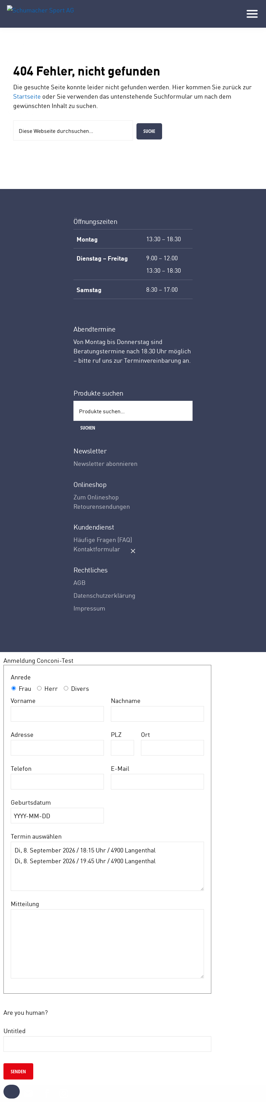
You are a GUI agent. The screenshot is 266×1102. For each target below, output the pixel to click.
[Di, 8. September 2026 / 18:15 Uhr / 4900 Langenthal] (107, 850)
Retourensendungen (101, 506)
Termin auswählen (36, 836)
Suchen (87, 427)
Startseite (27, 96)
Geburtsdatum (31, 802)
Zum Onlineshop (96, 497)
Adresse (22, 734)
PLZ (116, 734)
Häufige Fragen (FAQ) (102, 539)
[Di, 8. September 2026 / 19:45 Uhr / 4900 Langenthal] (107, 861)
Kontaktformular (96, 548)
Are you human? (25, 1012)
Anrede (21, 676)
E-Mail (120, 768)
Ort (145, 734)
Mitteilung (25, 903)
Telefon (21, 768)
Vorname (23, 700)
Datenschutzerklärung (104, 595)
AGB (79, 582)
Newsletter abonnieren (105, 463)
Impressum (89, 608)
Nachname (126, 700)
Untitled (14, 1030)
